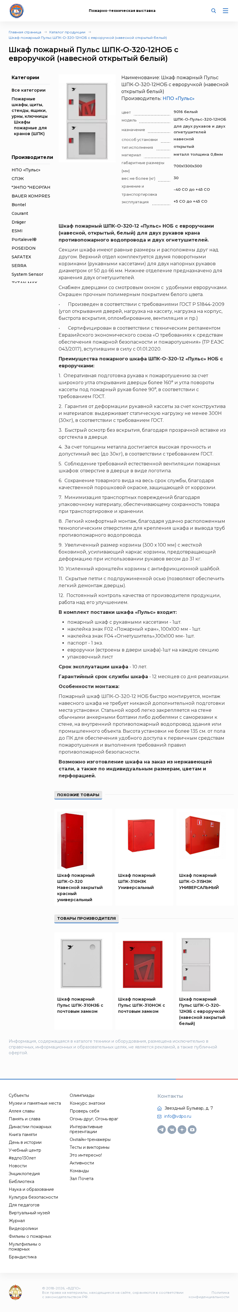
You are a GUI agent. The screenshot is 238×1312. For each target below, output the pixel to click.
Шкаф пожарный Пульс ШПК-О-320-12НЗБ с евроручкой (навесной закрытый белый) (202, 1011)
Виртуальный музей (29, 1212)
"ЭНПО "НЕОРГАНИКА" (37, 187)
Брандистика (23, 1257)
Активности (82, 1163)
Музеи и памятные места (35, 1103)
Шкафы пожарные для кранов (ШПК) (30, 127)
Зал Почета (81, 1178)
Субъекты (19, 1095)
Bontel (19, 204)
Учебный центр (25, 1150)
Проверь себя (84, 1111)
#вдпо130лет (22, 1158)
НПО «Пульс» (26, 170)
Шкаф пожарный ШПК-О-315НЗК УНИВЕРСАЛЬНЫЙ (199, 881)
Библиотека (21, 1181)
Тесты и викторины (89, 1147)
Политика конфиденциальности (209, 1294)
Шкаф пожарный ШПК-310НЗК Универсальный (137, 881)
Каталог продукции (67, 32)
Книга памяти (23, 1134)
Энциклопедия (24, 1173)
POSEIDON (24, 248)
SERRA (19, 265)
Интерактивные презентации (86, 1129)
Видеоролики (23, 1228)
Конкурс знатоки (87, 1103)
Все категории (29, 90)
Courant (20, 213)
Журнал (17, 1220)
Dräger (19, 222)
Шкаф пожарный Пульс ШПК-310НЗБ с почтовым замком (80, 1005)
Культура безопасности (33, 1197)
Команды (79, 1170)
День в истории (25, 1142)
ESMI (17, 230)
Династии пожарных (30, 1126)
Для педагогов (24, 1205)
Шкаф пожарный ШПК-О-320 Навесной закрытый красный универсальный (80, 887)
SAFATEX (21, 257)
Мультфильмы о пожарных (25, 1247)
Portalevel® (24, 239)
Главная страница (25, 32)
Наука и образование (31, 1189)
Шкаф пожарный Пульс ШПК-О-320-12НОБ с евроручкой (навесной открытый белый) (88, 37)
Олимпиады (82, 1095)
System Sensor (27, 274)
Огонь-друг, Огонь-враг (94, 1119)
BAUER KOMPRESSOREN (39, 196)
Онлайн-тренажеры (90, 1139)
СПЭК (18, 178)
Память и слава (24, 1119)
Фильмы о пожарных (30, 1236)
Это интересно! (86, 1155)
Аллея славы (22, 1111)
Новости (18, 1165)
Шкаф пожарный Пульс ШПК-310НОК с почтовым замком (141, 1005)
